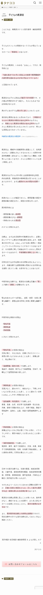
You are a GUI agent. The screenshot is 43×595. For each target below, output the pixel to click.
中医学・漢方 (8, 19)
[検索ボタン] (34, 3)
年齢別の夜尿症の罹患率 (11, 136)
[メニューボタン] (40, 3)
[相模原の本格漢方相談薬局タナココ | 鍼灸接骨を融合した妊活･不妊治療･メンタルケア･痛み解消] (8, 3)
